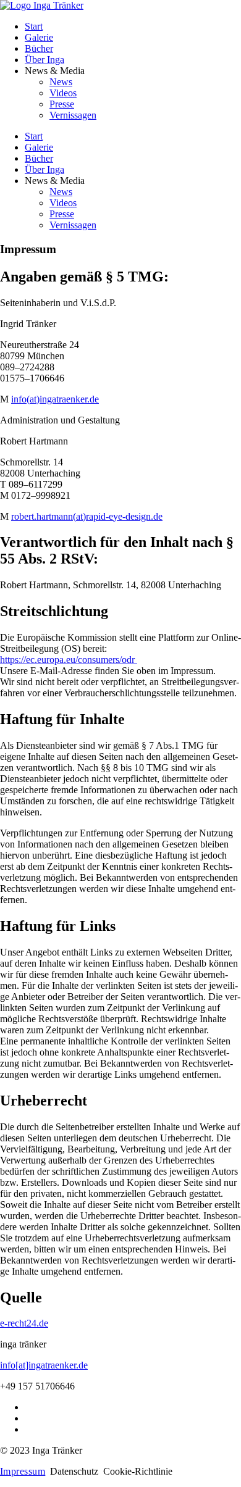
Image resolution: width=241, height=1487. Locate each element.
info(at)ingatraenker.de (55, 399)
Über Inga (44, 59)
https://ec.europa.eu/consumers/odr (68, 659)
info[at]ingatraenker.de (44, 1365)
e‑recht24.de (24, 1323)
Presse (61, 104)
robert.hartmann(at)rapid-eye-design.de (87, 516)
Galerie (39, 37)
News (60, 82)
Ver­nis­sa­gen (72, 115)
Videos (63, 93)
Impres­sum (22, 1471)
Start (34, 26)
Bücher (39, 48)
